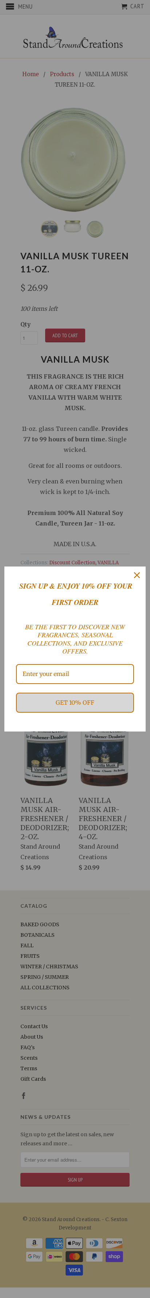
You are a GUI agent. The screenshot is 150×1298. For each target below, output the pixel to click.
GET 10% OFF (75, 702)
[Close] (137, 575)
